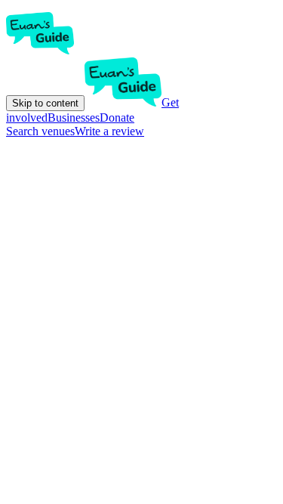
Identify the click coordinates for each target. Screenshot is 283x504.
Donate (117, 117)
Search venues (40, 131)
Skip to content (45, 103)
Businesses (74, 117)
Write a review (109, 131)
